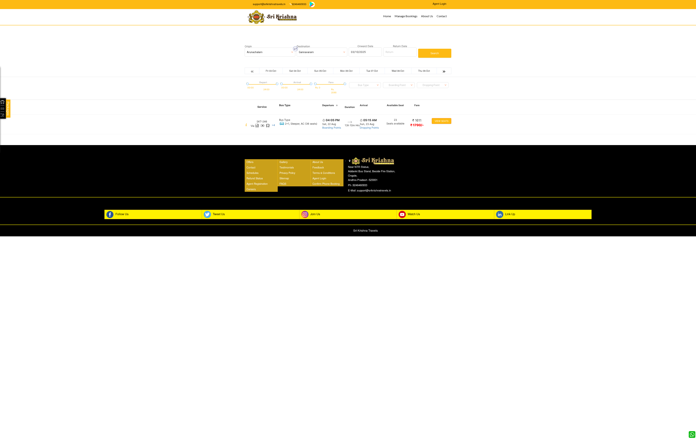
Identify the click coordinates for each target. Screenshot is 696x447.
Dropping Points (369, 127)
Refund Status (254, 178)
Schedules (252, 173)
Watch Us (414, 214)
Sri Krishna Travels (365, 230)
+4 (273, 125)
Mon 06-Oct (346, 70)
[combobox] (365, 85)
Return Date (400, 46)
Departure (328, 105)
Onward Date (365, 46)
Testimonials (286, 167)
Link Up (510, 214)
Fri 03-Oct (271, 70)
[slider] (247, 83)
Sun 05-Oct (320, 70)
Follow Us (122, 214)
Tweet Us (219, 214)
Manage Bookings (406, 16)
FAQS (282, 183)
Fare (417, 105)
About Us (427, 16)
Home (387, 16)
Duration (350, 107)
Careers (251, 189)
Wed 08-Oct (398, 70)
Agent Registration (257, 183)
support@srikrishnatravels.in (268, 4)
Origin (248, 46)
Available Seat (395, 105)
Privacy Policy (287, 173)
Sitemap (284, 178)
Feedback (318, 167)
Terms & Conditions (323, 173)
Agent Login (319, 178)
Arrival (364, 105)
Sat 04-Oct (295, 70)
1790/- (417, 125)
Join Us (315, 214)
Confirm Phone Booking (326, 183)
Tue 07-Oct (372, 70)
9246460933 (299, 4)
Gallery (283, 162)
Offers (249, 162)
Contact (442, 16)
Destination (303, 46)
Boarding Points (331, 127)
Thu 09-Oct (424, 70)
